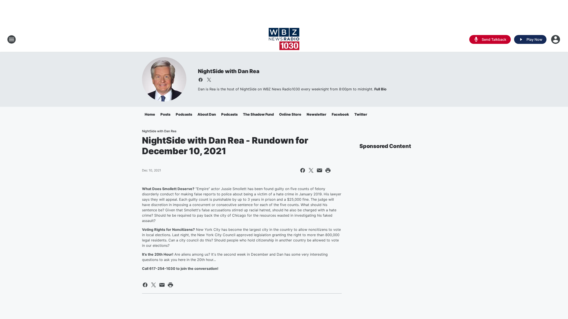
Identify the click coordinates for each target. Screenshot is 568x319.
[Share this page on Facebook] (303, 170)
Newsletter (316, 114)
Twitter (360, 114)
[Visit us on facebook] (200, 79)
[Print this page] (328, 170)
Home (150, 114)
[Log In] (556, 39)
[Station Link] (284, 39)
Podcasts (184, 114)
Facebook (340, 114)
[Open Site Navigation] (11, 39)
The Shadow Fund (258, 114)
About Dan (206, 114)
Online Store (290, 114)
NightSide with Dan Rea (228, 71)
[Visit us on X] (209, 79)
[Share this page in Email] (319, 170)
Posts (165, 114)
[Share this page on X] (311, 170)
